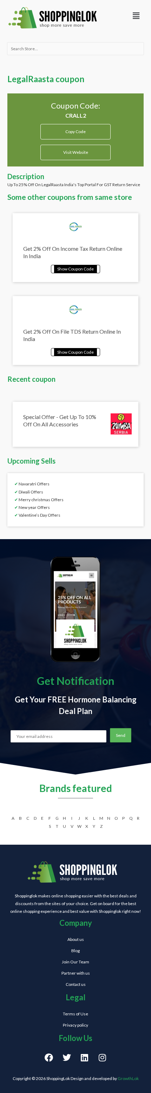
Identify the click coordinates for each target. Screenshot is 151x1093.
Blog (75, 950)
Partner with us (75, 973)
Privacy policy (75, 1025)
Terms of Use (75, 1013)
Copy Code (76, 129)
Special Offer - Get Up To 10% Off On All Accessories (59, 420)
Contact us (76, 984)
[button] (136, 15)
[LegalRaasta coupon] (75, 268)
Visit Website (75, 152)
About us (75, 939)
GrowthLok (128, 1078)
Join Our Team (75, 961)
